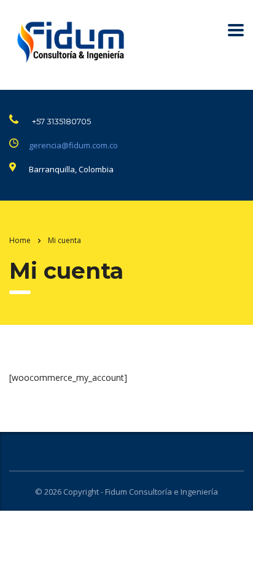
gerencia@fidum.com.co (73, 145)
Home (20, 240)
